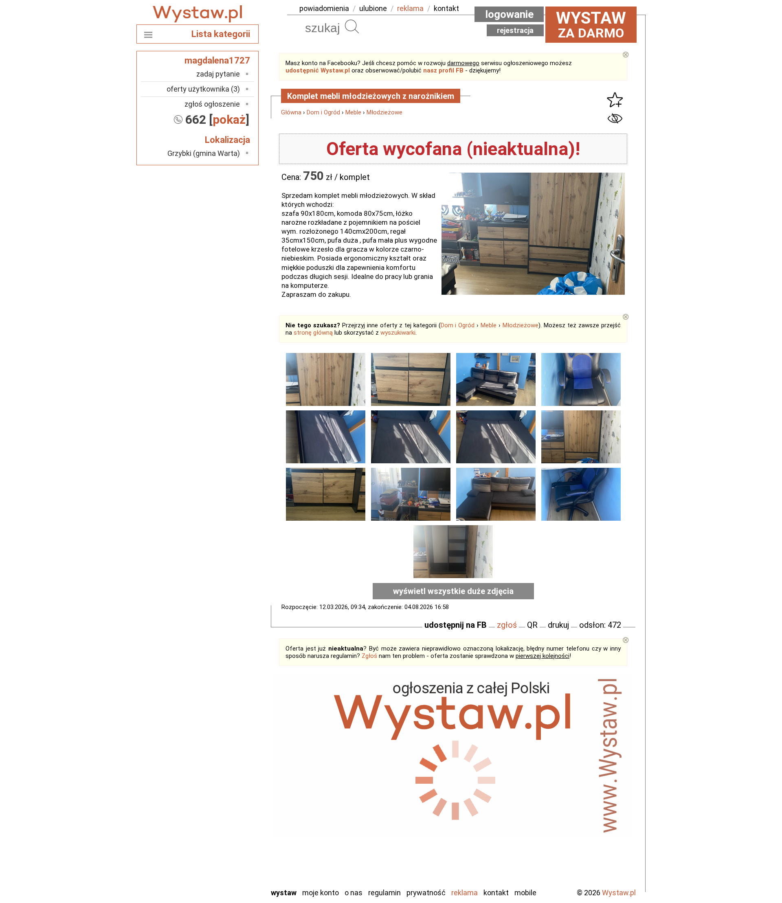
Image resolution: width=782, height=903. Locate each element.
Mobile (525, 892)
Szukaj (352, 26)
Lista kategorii (220, 34)
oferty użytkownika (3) (203, 89)
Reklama (464, 892)
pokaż (229, 119)
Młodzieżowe (384, 112)
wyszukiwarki (397, 332)
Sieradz (228, 826)
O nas (353, 892)
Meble (353, 112)
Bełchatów (223, 738)
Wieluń (230, 859)
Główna (291, 112)
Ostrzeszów (222, 782)
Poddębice (223, 815)
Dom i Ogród (323, 112)
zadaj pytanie (218, 74)
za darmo (591, 24)
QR (532, 625)
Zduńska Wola (219, 881)
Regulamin (384, 892)
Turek (231, 848)
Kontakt (496, 892)
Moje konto (320, 892)
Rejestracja (515, 30)
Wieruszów (224, 870)
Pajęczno (226, 804)
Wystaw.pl (619, 892)
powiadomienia (324, 8)
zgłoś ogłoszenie (212, 104)
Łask (232, 749)
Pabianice (225, 793)
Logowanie (509, 14)
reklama (410, 8)
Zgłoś (369, 656)
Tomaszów (223, 837)
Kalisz (231, 771)
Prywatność (426, 892)
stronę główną (313, 332)
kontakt (446, 8)
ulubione (373, 8)
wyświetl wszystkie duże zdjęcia (453, 591)
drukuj (558, 625)
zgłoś (507, 625)
